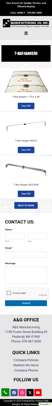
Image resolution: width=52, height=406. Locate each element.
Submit (26, 303)
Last (29, 241)
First (7, 241)
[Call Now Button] (5, 392)
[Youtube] (38, 392)
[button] (26, 33)
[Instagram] (22, 392)
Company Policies (26, 360)
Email (9, 248)
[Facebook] (14, 392)
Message (10, 263)
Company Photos (26, 370)
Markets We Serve (26, 365)
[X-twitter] (30, 392)
